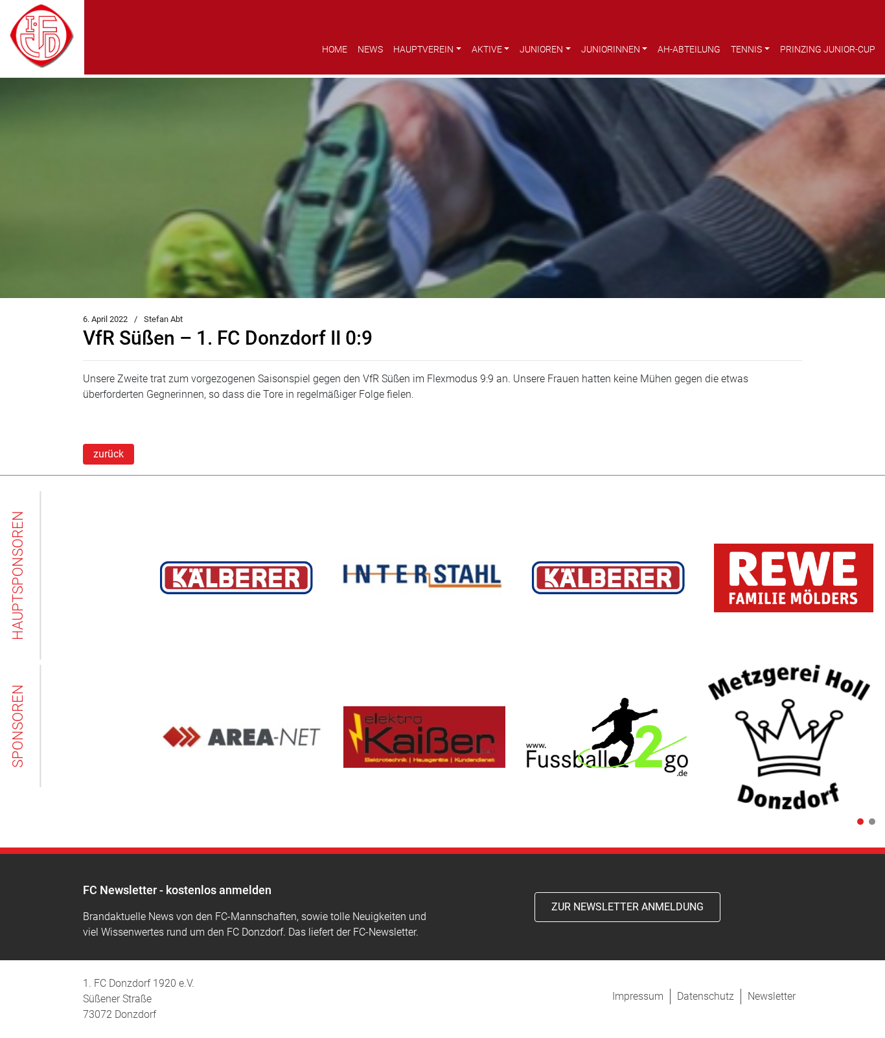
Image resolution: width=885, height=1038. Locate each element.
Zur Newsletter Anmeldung (627, 907)
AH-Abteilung (689, 49)
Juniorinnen (610, 49)
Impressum (637, 996)
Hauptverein (423, 49)
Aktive (487, 49)
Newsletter (772, 996)
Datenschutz (705, 996)
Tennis (746, 49)
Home (334, 49)
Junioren (541, 49)
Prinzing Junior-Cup (827, 49)
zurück (108, 454)
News (370, 49)
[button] (858, 821)
